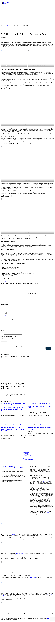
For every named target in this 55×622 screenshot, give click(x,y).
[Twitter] (45, 449)
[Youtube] (47, 449)
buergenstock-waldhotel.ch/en (10, 281)
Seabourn (49, 618)
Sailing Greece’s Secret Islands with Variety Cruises (40, 428)
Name (2, 332)
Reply (6, 315)
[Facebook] (40, 449)
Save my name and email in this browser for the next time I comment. (16, 338)
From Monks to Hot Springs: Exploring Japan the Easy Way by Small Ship (12, 429)
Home (7, 25)
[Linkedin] (50, 449)
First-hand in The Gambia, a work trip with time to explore (40, 407)
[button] (28, 289)
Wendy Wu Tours (19, 553)
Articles (11, 25)
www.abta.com (45, 481)
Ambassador (33, 577)
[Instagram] (42, 449)
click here (49, 512)
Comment (3, 330)
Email (2, 335)
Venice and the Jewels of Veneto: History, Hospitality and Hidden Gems (12, 409)
